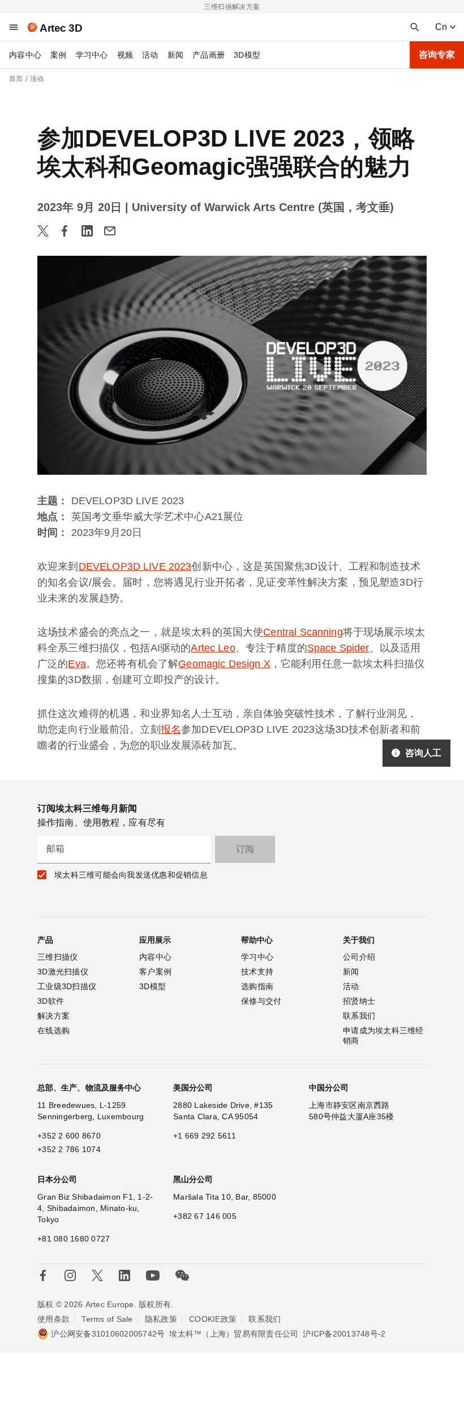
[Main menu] (13, 27)
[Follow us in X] (97, 1275)
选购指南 (257, 986)
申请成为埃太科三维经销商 (383, 1035)
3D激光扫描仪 (62, 971)
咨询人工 (423, 753)
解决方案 (53, 1015)
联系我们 (359, 1015)
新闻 (175, 54)
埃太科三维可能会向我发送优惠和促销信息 (131, 874)
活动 (150, 54)
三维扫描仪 (57, 956)
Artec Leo (213, 648)
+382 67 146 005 (205, 1216)
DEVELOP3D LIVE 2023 (135, 566)
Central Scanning (302, 632)
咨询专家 (437, 54)
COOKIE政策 (213, 1319)
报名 (171, 729)
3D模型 (247, 54)
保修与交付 (261, 1001)
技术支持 (257, 971)
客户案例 (155, 971)
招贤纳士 (359, 1001)
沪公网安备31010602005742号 (108, 1333)
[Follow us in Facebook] (43, 1275)
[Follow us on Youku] (153, 1275)
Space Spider (338, 648)
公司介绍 (359, 956)
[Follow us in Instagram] (70, 1275)
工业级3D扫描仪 (66, 986)
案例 (58, 54)
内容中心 (25, 54)
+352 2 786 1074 (69, 1149)
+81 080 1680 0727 (73, 1238)
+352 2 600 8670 (69, 1135)
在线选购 (53, 1030)
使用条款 (53, 1319)
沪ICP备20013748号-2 (344, 1333)
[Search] (414, 27)
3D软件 (50, 1001)
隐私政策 (161, 1319)
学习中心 (92, 54)
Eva (76, 663)
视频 (125, 54)
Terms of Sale (106, 1319)
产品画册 (208, 54)
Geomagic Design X (224, 663)
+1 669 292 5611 (204, 1135)
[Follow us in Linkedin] (124, 1275)
